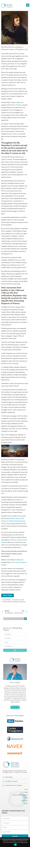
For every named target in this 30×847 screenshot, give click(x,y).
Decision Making (7, 602)
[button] (27, 5)
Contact (26, 803)
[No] (27, 842)
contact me (4, 587)
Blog (26, 798)
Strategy (25, 792)
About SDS (25, 800)
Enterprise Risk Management (20, 795)
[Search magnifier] (25, 618)
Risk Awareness (19, 53)
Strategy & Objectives (19, 602)
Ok (15, 844)
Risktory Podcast (16, 105)
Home (26, 789)
